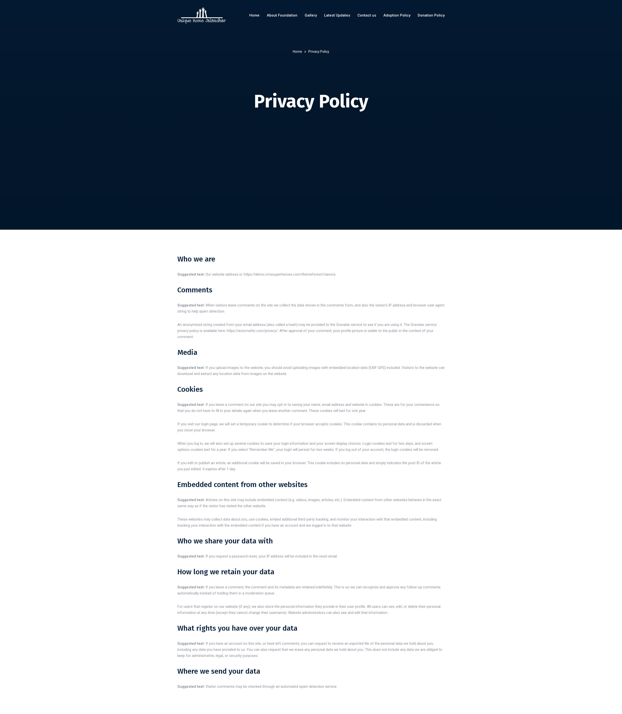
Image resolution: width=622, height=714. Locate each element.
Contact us (366, 15)
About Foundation (282, 15)
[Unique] (201, 15)
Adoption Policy (396, 15)
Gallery (311, 15)
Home (254, 15)
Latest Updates (337, 15)
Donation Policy (431, 15)
